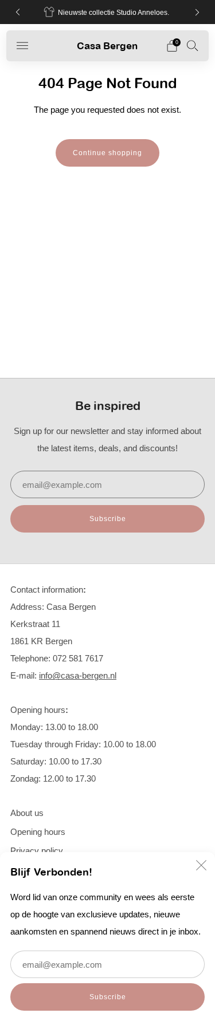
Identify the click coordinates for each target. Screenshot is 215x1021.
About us (27, 813)
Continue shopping (107, 153)
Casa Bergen (107, 45)
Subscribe (107, 997)
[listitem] (108, 12)
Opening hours (37, 832)
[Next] (197, 12)
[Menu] (22, 46)
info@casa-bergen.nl (77, 675)
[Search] (192, 45)
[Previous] (18, 12)
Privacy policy (36, 851)
